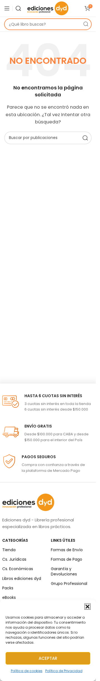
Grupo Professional (69, 583)
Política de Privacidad (63, 670)
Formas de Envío (67, 550)
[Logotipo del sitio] (48, 8)
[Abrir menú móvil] (6, 8)
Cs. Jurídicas (14, 559)
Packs (7, 588)
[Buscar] (18, 8)
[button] (87, 606)
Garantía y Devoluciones (64, 571)
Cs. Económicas (17, 569)
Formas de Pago (66, 559)
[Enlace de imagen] (28, 502)
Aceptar (48, 658)
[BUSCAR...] (86, 24)
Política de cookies (26, 670)
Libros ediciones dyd (21, 578)
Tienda (9, 550)
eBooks (9, 597)
